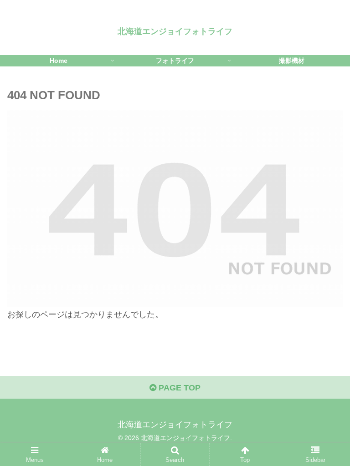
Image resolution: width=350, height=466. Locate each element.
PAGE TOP (178, 387)
